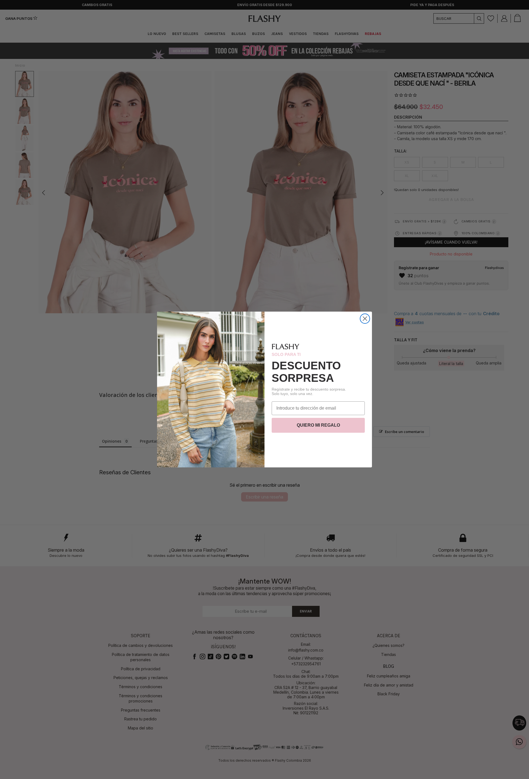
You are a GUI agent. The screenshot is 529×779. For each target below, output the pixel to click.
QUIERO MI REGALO (318, 425)
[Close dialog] (365, 318)
